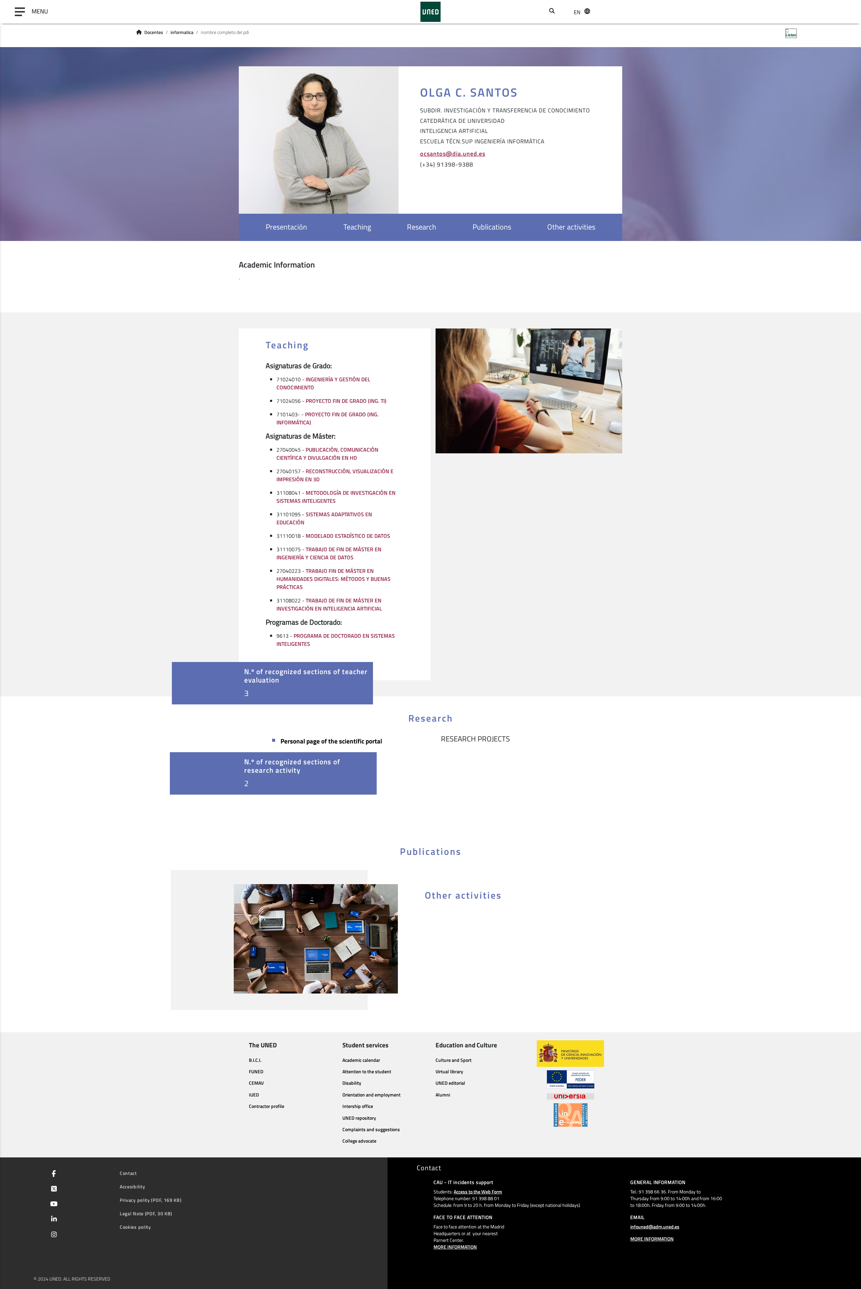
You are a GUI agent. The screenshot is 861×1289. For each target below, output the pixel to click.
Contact (128, 1173)
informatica (182, 32)
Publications (492, 227)
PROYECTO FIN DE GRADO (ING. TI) (346, 401)
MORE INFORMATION (455, 1246)
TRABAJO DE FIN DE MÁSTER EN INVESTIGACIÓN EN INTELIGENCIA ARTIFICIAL (329, 604)
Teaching (357, 227)
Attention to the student (366, 1071)
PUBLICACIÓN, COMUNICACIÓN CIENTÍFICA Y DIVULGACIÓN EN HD (327, 454)
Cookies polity (135, 1226)
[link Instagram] (52, 1235)
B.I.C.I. (255, 1060)
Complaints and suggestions (371, 1129)
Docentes (153, 32)
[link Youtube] (52, 1204)
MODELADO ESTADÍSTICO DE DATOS (348, 536)
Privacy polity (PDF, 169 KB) (151, 1200)
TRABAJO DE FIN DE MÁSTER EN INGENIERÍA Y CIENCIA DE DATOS (328, 553)
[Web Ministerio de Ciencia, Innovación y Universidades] (570, 1053)
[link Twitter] (52, 1189)
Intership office (357, 1106)
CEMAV (256, 1083)
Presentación (286, 227)
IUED (254, 1095)
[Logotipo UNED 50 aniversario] (430, 12)
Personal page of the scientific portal (331, 741)
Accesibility (132, 1186)
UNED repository (359, 1118)
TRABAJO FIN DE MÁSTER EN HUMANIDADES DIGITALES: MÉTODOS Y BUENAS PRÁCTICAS (333, 579)
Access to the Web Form (478, 1191)
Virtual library (449, 1071)
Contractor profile (266, 1106)
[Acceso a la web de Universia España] (570, 1096)
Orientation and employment (371, 1095)
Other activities (571, 227)
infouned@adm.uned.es (654, 1226)
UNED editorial (450, 1083)
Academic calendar (361, 1060)
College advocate (359, 1141)
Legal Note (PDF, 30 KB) (146, 1213)
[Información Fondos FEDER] (570, 1079)
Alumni (443, 1095)
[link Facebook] (52, 1174)
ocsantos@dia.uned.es (452, 153)
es (577, 36)
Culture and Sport (454, 1060)
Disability (351, 1083)
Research (421, 227)
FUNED (256, 1071)
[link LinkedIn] (52, 1219)
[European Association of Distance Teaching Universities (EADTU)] (571, 1115)
